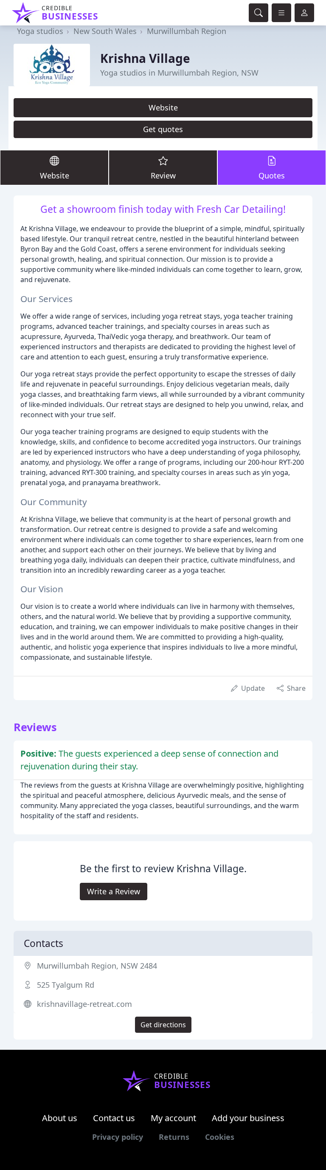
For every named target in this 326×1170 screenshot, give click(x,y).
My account (173, 1118)
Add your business (248, 1118)
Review (163, 175)
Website (163, 107)
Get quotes (163, 129)
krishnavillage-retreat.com (84, 1004)
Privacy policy (117, 1137)
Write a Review (113, 891)
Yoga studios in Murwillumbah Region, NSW (179, 73)
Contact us (114, 1118)
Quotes (272, 175)
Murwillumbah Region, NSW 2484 (97, 966)
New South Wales (105, 31)
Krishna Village (145, 58)
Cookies (219, 1137)
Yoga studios (40, 31)
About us (59, 1118)
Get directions (163, 1024)
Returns (174, 1137)
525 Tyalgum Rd (65, 985)
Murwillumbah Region (186, 31)
